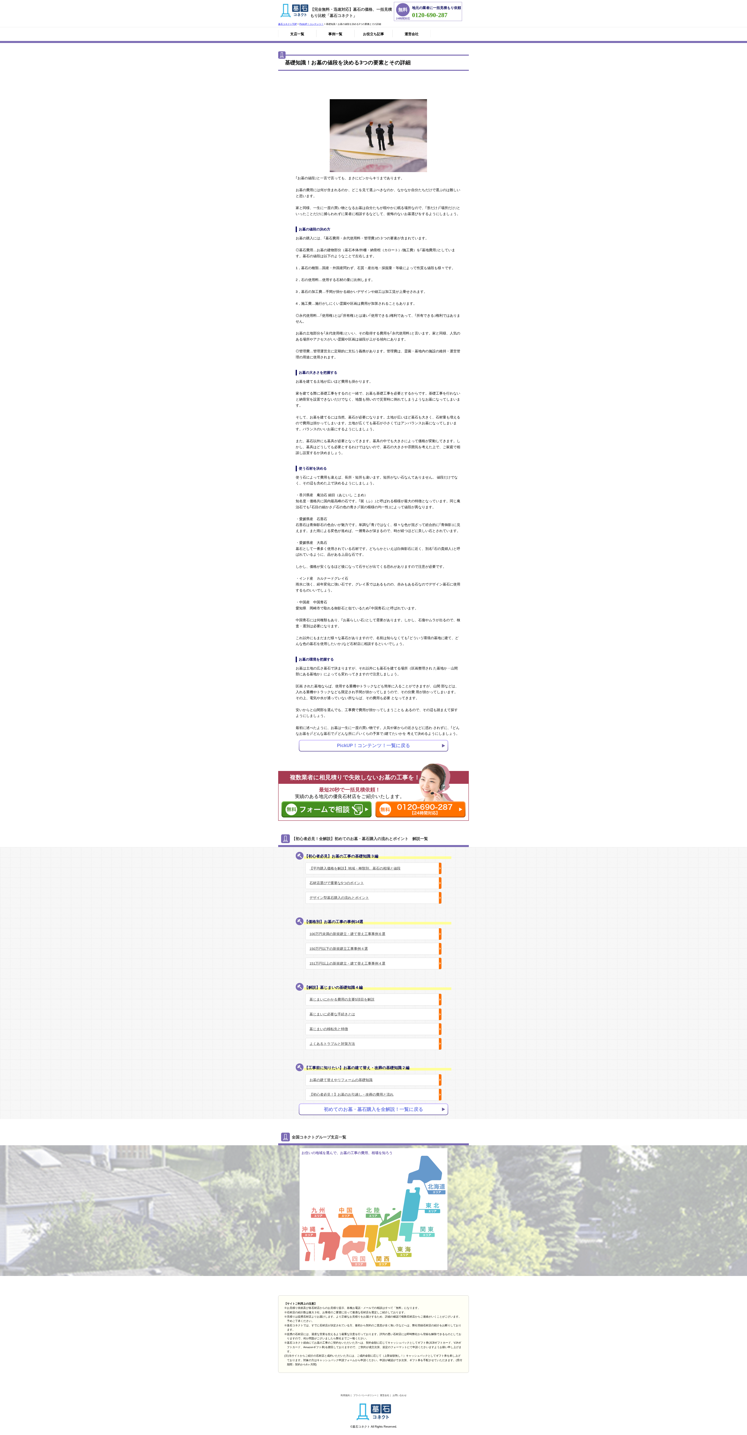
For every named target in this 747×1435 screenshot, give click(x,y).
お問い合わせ (400, 1395)
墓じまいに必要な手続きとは (332, 1014)
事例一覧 (335, 34)
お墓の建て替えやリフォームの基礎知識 (341, 1080)
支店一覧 (297, 34)
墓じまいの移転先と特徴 (328, 1029)
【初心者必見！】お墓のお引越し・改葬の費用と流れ (351, 1094)
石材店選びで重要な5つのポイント (336, 883)
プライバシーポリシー (365, 1395)
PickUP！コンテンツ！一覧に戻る (373, 745)
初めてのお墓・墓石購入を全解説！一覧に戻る (373, 1109)
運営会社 (412, 34)
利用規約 (345, 1395)
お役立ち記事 (373, 34)
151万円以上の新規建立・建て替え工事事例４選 (347, 963)
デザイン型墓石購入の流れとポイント (339, 898)
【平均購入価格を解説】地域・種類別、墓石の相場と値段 (355, 868)
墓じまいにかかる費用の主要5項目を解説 (341, 999)
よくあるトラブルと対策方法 (332, 1044)
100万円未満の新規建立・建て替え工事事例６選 (347, 934)
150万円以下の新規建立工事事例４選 (338, 949)
